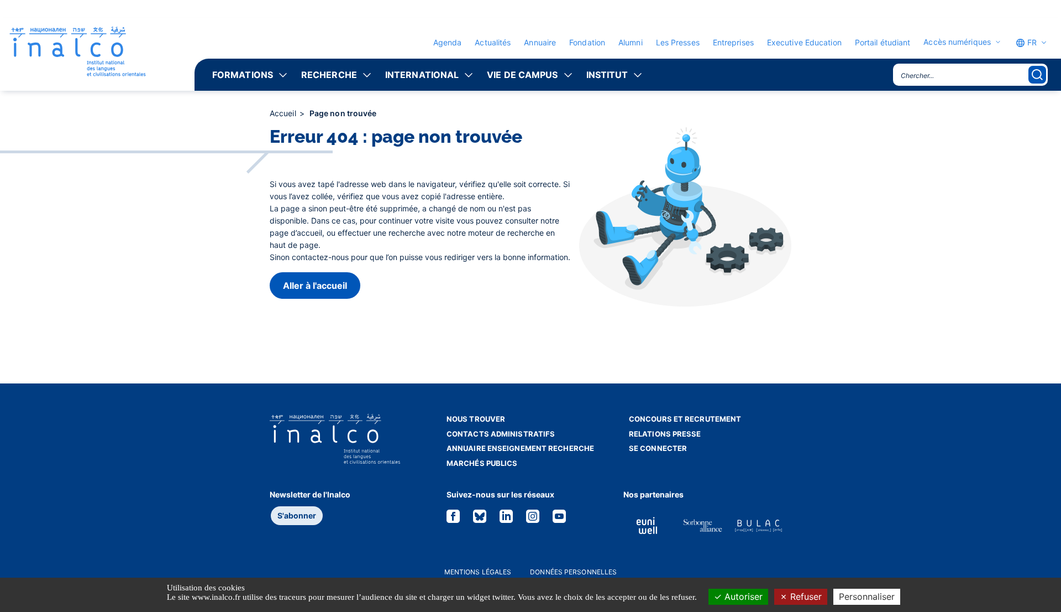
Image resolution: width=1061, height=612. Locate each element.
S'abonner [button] (296, 515)
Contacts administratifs (501, 433)
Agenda (447, 42)
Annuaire (540, 42)
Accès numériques (957, 42)
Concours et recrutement (685, 418)
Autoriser (742, 596)
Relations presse (665, 433)
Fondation (587, 42)
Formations (242, 74)
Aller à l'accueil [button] (315, 285)
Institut (607, 74)
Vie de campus (522, 74)
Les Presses (678, 42)
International (422, 74)
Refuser (804, 596)
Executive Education (804, 42)
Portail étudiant (883, 42)
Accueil (284, 113)
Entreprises (733, 42)
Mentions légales (478, 572)
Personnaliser (867, 596)
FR (1031, 42)
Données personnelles (573, 572)
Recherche (329, 74)
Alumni (630, 42)
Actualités (493, 42)
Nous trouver (476, 418)
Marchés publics (482, 463)
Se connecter (658, 448)
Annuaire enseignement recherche (520, 448)
